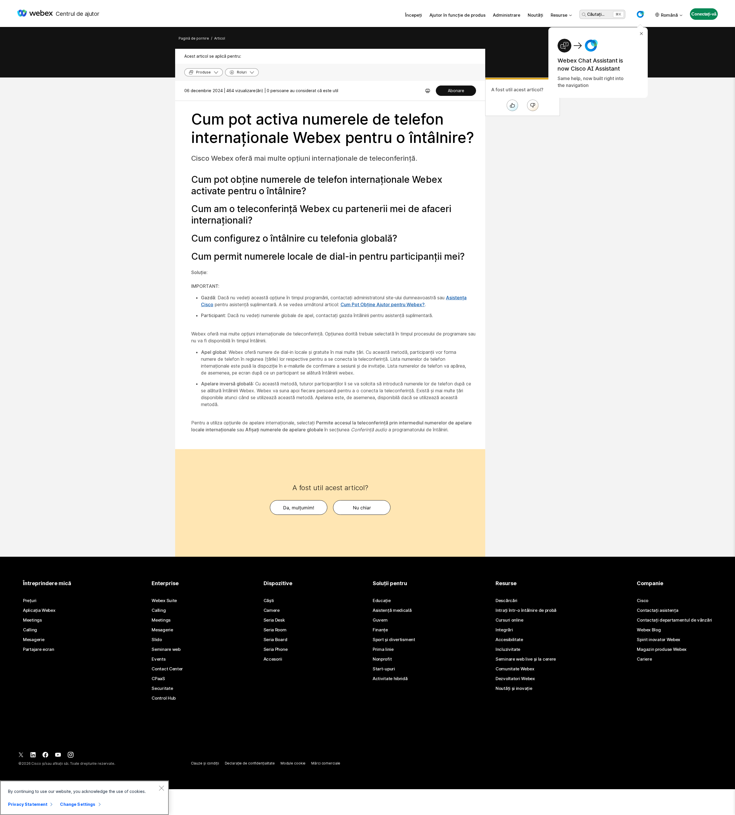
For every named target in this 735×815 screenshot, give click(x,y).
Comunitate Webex (515, 669)
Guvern (380, 620)
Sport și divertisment (394, 640)
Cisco (642, 601)
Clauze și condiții (205, 763)
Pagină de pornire (194, 38)
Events (158, 659)
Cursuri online (509, 620)
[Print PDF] (428, 91)
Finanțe (380, 630)
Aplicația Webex (39, 610)
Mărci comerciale (325, 763)
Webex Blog (649, 630)
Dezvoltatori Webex (515, 679)
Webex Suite (164, 601)
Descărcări (506, 601)
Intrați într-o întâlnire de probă (526, 610)
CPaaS (158, 679)
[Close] (161, 788)
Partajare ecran (38, 649)
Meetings (32, 620)
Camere (272, 610)
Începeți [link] (413, 15)
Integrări (504, 630)
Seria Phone (276, 649)
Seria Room (275, 630)
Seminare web (166, 649)
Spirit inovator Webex (658, 640)
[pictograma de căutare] (584, 15)
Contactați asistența (657, 610)
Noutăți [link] (535, 15)
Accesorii (273, 659)
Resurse (559, 15)
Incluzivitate (508, 649)
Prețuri (29, 601)
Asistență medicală (392, 610)
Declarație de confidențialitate (250, 763)
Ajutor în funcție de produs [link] (458, 15)
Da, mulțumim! (298, 508)
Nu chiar (362, 508)
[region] (84, 798)
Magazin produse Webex (661, 649)
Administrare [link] (506, 15)
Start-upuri (384, 669)
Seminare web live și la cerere (526, 659)
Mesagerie (33, 640)
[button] (640, 14)
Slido (157, 640)
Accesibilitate (509, 640)
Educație (382, 601)
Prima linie (383, 649)
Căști (269, 601)
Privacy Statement (27, 804)
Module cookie (293, 763)
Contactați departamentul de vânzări (674, 620)
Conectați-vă (703, 13)
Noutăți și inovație (514, 688)
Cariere (644, 659)
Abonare (456, 90)
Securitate (162, 688)
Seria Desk (274, 620)
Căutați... (595, 14)
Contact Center (167, 669)
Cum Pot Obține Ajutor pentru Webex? (383, 304)
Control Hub (164, 698)
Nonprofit (382, 659)
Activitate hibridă (390, 679)
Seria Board (275, 640)
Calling (30, 630)
